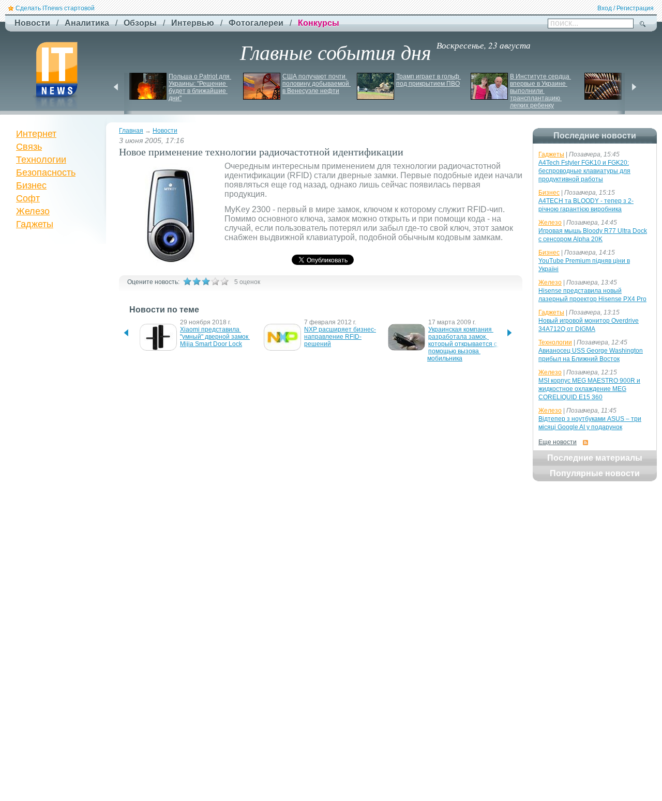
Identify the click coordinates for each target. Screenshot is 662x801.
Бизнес (31, 185)
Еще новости (557, 442)
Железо (33, 211)
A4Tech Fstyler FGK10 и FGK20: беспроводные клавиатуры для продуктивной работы (584, 171)
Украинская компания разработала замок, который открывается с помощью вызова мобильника (463, 344)
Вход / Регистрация (625, 8)
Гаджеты (34, 224)
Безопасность (46, 172)
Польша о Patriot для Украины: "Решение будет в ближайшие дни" (200, 87)
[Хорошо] (215, 281)
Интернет (36, 134)
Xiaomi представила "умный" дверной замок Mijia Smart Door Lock (215, 337)
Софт (28, 198)
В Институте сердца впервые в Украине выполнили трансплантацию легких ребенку (540, 91)
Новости (165, 130)
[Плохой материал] (196, 281)
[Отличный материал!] (224, 281)
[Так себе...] (205, 281)
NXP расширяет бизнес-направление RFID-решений (340, 337)
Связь (29, 147)
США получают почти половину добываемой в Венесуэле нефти (316, 84)
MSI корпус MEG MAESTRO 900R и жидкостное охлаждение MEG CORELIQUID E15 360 (589, 389)
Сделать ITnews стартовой (55, 8)
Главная (131, 130)
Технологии (41, 159)
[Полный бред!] (187, 281)
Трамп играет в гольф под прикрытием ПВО (428, 80)
